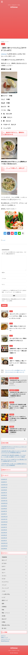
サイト (3, 284)
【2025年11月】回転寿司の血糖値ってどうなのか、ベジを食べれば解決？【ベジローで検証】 (18, 406)
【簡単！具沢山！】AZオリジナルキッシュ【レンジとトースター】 (17, 328)
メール (4, 278)
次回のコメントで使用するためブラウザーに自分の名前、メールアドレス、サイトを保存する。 (14, 291)
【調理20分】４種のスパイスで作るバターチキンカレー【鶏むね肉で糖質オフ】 (18, 351)
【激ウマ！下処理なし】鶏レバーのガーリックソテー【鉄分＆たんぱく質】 (18, 363)
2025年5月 (4, 495)
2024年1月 (4, 514)
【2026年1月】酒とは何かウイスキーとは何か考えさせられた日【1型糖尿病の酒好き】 (18, 394)
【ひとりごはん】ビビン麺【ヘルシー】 (14, 372)
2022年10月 (4, 546)
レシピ (4, 240)
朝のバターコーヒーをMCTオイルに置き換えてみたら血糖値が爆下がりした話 (18, 418)
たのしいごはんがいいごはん (14, 650)
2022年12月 (4, 543)
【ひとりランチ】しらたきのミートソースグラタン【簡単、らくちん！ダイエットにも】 (18, 316)
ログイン (3, 635)
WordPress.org (5, 641)
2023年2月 (4, 538)
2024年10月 (4, 503)
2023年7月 (4, 527)
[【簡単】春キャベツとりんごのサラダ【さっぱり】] (15, 233)
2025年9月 (4, 490)
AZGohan (14, 7)
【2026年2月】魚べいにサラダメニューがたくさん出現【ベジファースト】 (18, 382)
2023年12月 (4, 516)
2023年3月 (4, 535)
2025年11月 (4, 487)
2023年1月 (4, 540)
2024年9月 (4, 506)
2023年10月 (4, 522)
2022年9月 (4, 548)
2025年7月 (4, 492)
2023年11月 (4, 519)
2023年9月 (4, 524)
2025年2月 (4, 498)
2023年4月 (4, 532)
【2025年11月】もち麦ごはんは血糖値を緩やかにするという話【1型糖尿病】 (17, 430)
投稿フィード (4, 637)
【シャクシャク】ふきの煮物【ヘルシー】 (15, 370)
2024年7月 (4, 511)
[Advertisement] (14, 25)
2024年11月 (4, 500)
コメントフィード (5, 639)
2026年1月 (4, 482)
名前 (3, 272)
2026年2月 (4, 479)
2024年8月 (4, 508)
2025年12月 (4, 484)
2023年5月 (4, 530)
